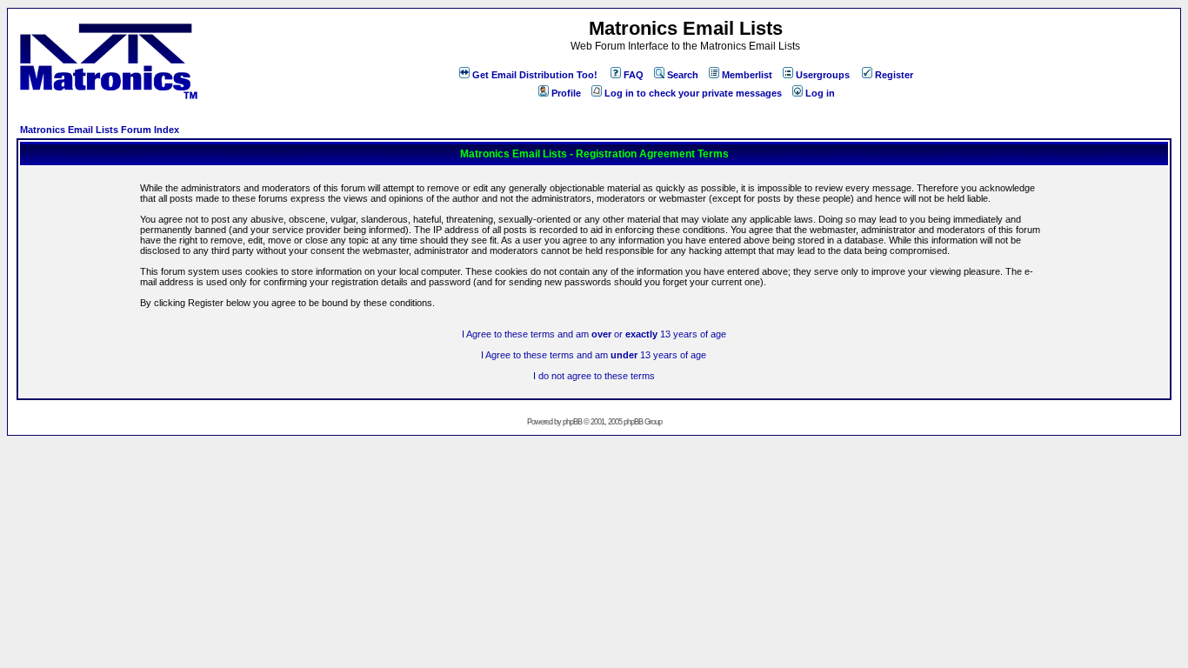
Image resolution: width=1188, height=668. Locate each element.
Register (894, 75)
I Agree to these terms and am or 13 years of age (594, 334)
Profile (566, 93)
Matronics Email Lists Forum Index (99, 129)
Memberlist (747, 75)
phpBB (572, 422)
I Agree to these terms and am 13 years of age (593, 355)
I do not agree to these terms (594, 376)
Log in (820, 93)
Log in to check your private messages (693, 93)
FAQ (634, 75)
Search (682, 75)
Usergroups (823, 75)
